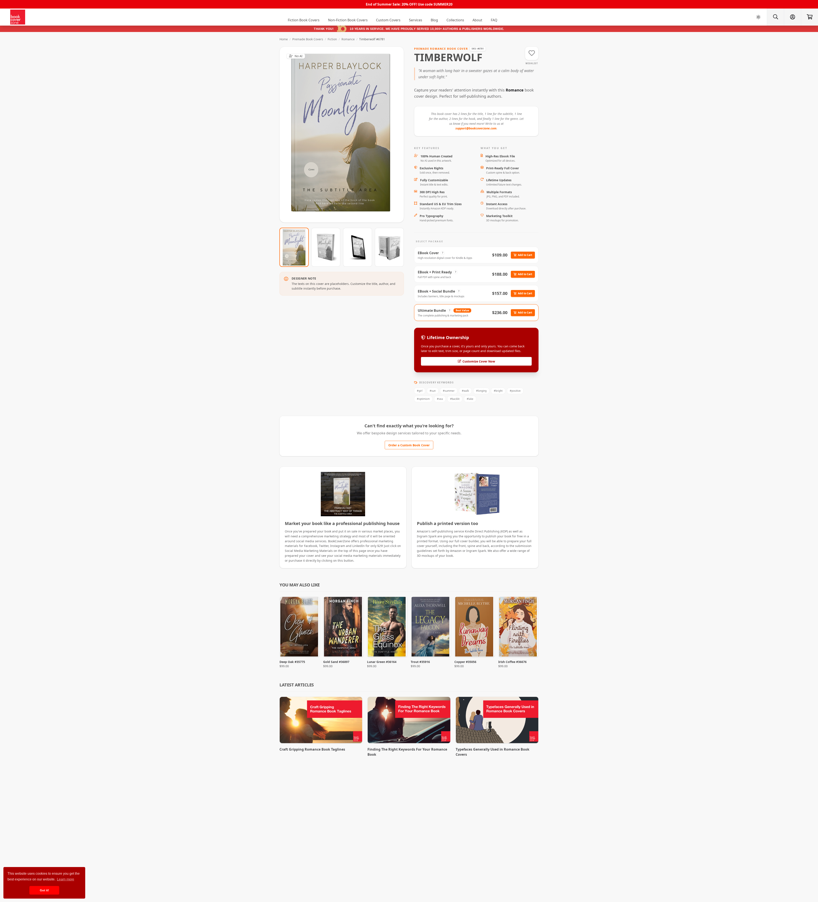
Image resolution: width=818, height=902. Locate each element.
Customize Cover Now (478, 361)
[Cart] (809, 17)
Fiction (332, 39)
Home (283, 39)
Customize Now (344, 134)
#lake (470, 399)
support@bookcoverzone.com (476, 128)
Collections (455, 20)
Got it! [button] (44, 890)
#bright (498, 391)
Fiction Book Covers (304, 20)
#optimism (423, 399)
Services (415, 20)
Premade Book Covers (307, 39)
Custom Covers (388, 20)
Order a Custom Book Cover (409, 445)
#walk (465, 391)
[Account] (792, 17)
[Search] (775, 17)
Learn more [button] (65, 879)
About (477, 20)
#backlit (454, 399)
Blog (434, 20)
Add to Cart (525, 255)
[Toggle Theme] (758, 17)
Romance (348, 39)
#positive (515, 391)
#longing (481, 391)
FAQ (494, 20)
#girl (419, 391)
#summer (449, 391)
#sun (433, 391)
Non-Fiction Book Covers (348, 20)
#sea (440, 399)
